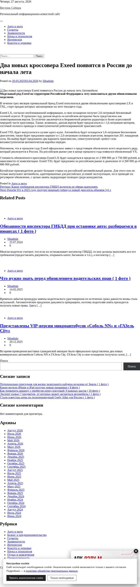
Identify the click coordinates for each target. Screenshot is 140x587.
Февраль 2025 (15, 489)
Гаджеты (12, 29)
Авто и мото (15, 26)
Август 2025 (15, 470)
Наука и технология (19, 36)
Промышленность (18, 558)
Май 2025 (13, 479)
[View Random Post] (1, 49)
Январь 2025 (15, 493)
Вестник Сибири (10, 7)
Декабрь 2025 (15, 456)
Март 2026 (13, 446)
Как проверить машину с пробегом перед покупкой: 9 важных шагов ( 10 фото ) (50, 390)
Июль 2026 (14, 433)
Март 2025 (13, 486)
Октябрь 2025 (15, 463)
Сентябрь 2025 (16, 466)
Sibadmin (48, 81)
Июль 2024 (14, 512)
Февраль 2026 (15, 450)
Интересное (14, 39)
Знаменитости (16, 33)
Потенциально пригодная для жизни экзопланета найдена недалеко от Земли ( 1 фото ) (54, 384)
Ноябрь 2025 (15, 460)
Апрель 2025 (15, 483)
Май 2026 (13, 440)
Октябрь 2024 (15, 502)
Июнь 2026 (14, 437)
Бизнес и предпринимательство (27, 534)
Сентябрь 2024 (16, 506)
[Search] (1, 52)
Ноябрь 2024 (15, 499)
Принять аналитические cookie (26, 578)
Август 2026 (15, 430)
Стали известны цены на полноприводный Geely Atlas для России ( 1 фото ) (47, 397)
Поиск (4, 360)
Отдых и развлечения (20, 554)
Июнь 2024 (14, 516)
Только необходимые (62, 578)
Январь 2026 (15, 453)
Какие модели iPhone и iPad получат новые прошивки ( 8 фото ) (40, 387)
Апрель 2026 (15, 443)
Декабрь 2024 (15, 496)
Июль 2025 (14, 473)
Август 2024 (15, 509)
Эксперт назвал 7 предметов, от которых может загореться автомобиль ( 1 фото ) (50, 394)
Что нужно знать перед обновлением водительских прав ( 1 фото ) (65, 278)
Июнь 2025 (14, 476)
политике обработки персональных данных (52, 570)
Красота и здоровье (19, 42)
